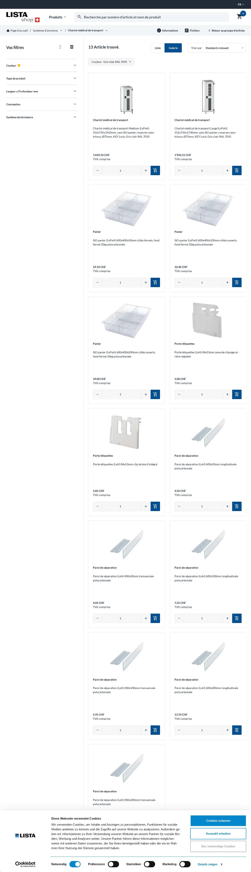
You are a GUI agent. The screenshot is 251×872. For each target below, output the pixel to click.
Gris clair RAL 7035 (109, 61)
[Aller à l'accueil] (23, 17)
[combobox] (151, 17)
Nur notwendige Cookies (218, 846)
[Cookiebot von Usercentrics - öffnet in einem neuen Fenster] (25, 864)
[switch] (113, 864)
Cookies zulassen (218, 820)
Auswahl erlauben (218, 833)
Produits (58, 17)
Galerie (173, 48)
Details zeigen (207, 864)
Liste (158, 48)
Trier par (196, 48)
